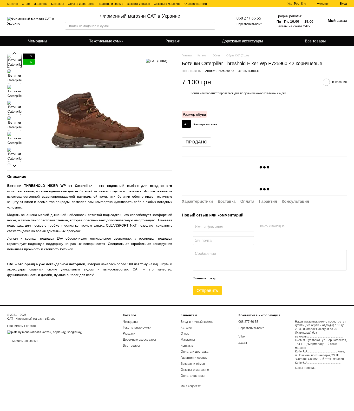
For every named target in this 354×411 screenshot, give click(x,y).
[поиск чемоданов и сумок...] (211, 26)
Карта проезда (305, 368)
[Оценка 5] (255, 278)
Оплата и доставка (81, 4)
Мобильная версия (25, 341)
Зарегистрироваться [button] (219, 93)
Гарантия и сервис (110, 4)
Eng (303, 3)
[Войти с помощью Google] (290, 226)
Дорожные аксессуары (242, 41)
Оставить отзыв (248, 71)
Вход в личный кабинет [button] (198, 321)
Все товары (315, 41)
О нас (26, 4)
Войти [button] (194, 93)
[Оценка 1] (224, 278)
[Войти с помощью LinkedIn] (297, 226)
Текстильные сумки (106, 41)
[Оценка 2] (232, 278)
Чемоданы (37, 41)
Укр (290, 3)
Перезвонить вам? (249, 24)
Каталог (12, 4)
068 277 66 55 (248, 18)
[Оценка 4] (247, 278)
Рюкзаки (172, 41)
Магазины (40, 4)
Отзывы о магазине (167, 4)
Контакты (57, 4)
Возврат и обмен (138, 4)
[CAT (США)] (157, 60)
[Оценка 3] (239, 278)
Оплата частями (195, 4)
